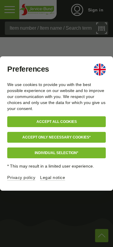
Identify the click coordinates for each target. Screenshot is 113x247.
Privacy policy (21, 177)
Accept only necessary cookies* (56, 137)
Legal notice (52, 177)
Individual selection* (56, 153)
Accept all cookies (56, 122)
